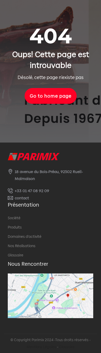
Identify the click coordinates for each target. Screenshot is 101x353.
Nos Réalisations (21, 245)
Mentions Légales (41, 346)
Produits (15, 227)
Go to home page (50, 96)
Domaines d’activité (24, 236)
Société (14, 218)
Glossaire (15, 255)
